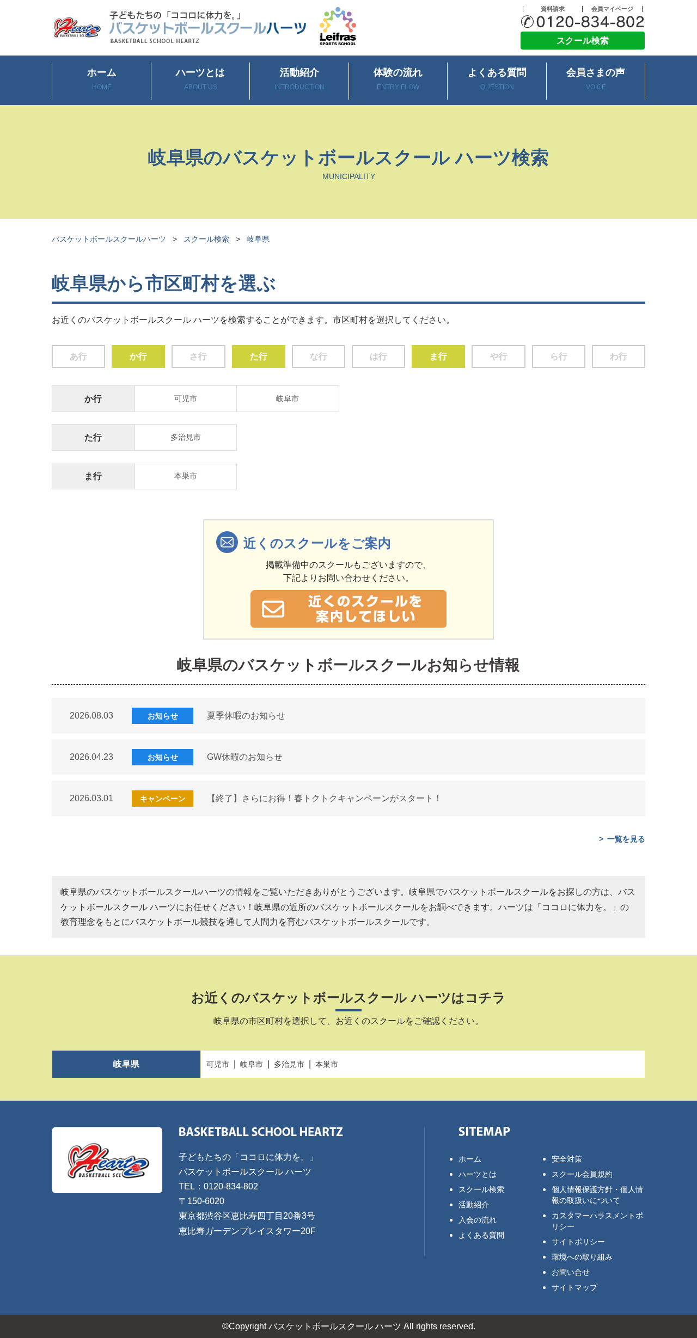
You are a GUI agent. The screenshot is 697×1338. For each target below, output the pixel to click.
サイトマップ (574, 1287)
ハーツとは (200, 79)
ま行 (438, 356)
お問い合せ (571, 1272)
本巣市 (185, 475)
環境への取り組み (582, 1257)
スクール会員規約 (582, 1174)
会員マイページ (612, 9)
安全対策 (567, 1159)
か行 (138, 356)
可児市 (185, 398)
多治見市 (185, 437)
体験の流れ (398, 79)
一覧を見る (626, 838)
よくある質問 (497, 79)
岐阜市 (287, 398)
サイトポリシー (578, 1241)
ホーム (102, 79)
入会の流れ (477, 1220)
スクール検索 (583, 40)
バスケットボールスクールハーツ (109, 239)
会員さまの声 (595, 79)
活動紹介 (299, 79)
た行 (258, 356)
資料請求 (553, 9)
